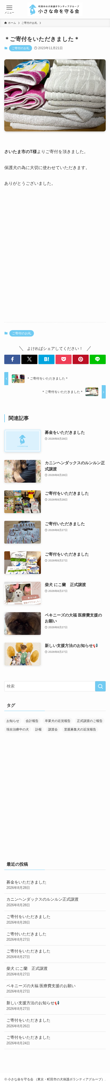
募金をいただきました (26, 885)
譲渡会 (53, 729)
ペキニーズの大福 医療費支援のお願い (41, 989)
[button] (12, 359)
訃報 (38, 729)
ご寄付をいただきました (28, 919)
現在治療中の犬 (17, 729)
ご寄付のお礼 (20, 48)
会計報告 (32, 721)
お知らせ (12, 721)
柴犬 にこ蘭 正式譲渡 (27, 971)
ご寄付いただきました (26, 937)
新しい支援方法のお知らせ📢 (33, 1006)
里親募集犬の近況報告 (80, 729)
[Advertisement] (55, 259)
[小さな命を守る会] (55, 9)
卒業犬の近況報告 (57, 721)
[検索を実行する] (100, 686)
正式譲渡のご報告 (90, 721)
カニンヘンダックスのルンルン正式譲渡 (42, 902)
